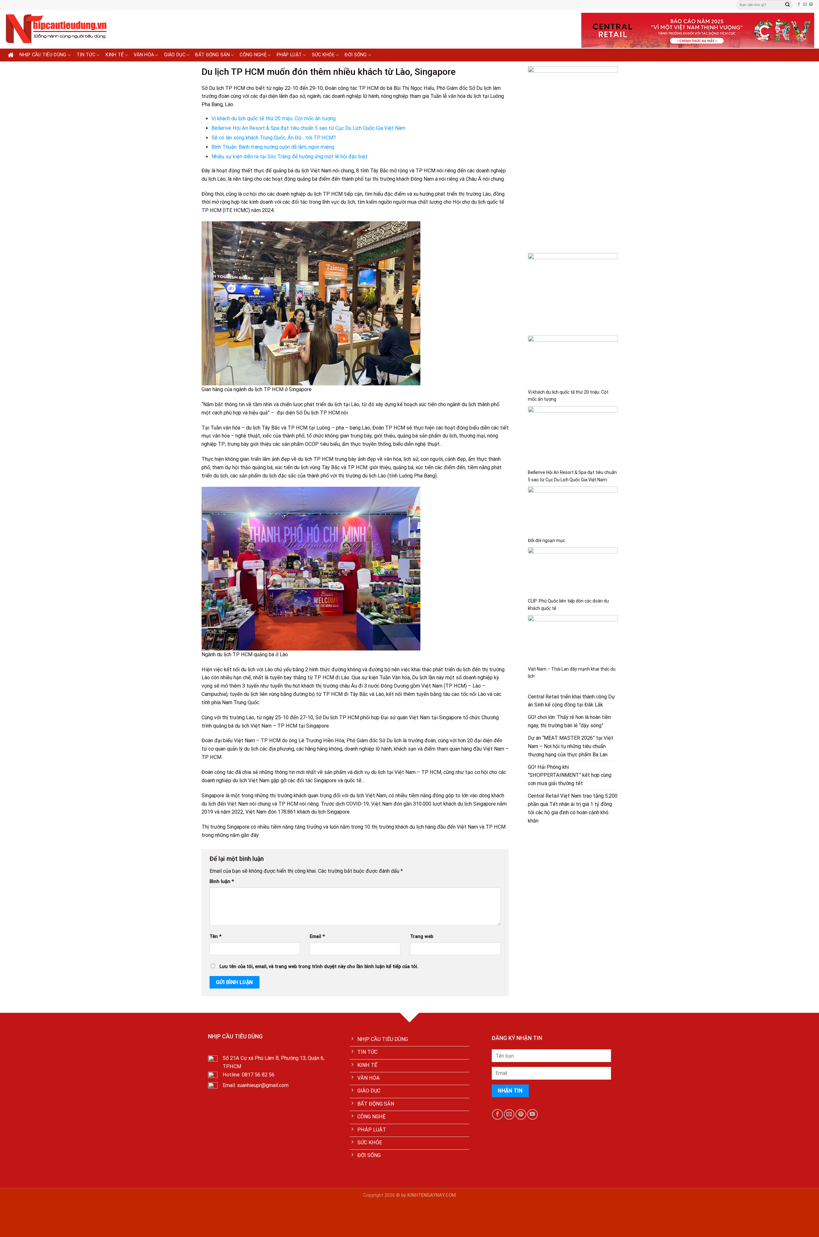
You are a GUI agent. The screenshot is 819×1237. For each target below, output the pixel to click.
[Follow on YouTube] (532, 1114)
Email (317, 936)
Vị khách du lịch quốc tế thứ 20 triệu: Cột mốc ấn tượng (273, 118)
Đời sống (356, 55)
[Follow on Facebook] (799, 4)
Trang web (421, 936)
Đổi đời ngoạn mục (546, 540)
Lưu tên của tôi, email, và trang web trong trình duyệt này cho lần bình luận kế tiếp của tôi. (318, 966)
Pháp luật (289, 55)
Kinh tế (115, 55)
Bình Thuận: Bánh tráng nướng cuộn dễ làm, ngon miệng (272, 147)
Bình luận (222, 881)
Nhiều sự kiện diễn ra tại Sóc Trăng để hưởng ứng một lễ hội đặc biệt (289, 157)
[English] (420, 3)
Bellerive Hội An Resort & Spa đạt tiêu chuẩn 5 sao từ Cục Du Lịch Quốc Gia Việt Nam (308, 128)
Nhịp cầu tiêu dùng (43, 55)
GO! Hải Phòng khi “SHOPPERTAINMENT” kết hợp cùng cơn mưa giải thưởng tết (569, 775)
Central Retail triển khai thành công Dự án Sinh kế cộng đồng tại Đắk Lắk (571, 701)
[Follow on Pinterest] (811, 4)
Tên (215, 936)
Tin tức (85, 55)
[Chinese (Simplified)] (414, 3)
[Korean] (427, 3)
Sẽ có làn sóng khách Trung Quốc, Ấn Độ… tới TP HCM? (273, 138)
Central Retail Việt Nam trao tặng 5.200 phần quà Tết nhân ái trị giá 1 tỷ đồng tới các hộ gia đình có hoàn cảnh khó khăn (572, 808)
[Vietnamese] (433, 3)
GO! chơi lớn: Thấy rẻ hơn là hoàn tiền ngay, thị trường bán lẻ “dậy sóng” (569, 721)
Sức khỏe (323, 55)
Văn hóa (144, 55)
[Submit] (787, 5)
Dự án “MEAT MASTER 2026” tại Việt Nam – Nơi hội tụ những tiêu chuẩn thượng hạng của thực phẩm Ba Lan (570, 746)
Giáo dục (174, 55)
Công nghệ (253, 55)
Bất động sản (212, 55)
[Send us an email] (805, 4)
